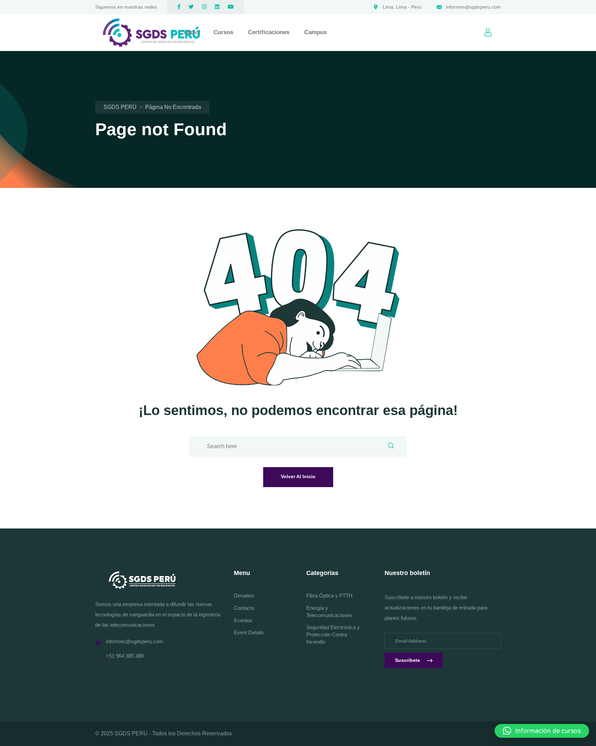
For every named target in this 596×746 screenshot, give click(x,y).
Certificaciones (268, 32)
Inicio (191, 32)
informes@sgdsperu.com (473, 7)
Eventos (243, 620)
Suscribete (407, 660)
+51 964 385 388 (124, 656)
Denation (244, 595)
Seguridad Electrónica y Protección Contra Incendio (333, 634)
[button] (542, 731)
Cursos (223, 32)
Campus (315, 32)
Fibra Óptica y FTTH (329, 595)
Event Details (249, 632)
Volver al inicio (298, 476)
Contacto (244, 608)
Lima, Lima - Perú (402, 7)
